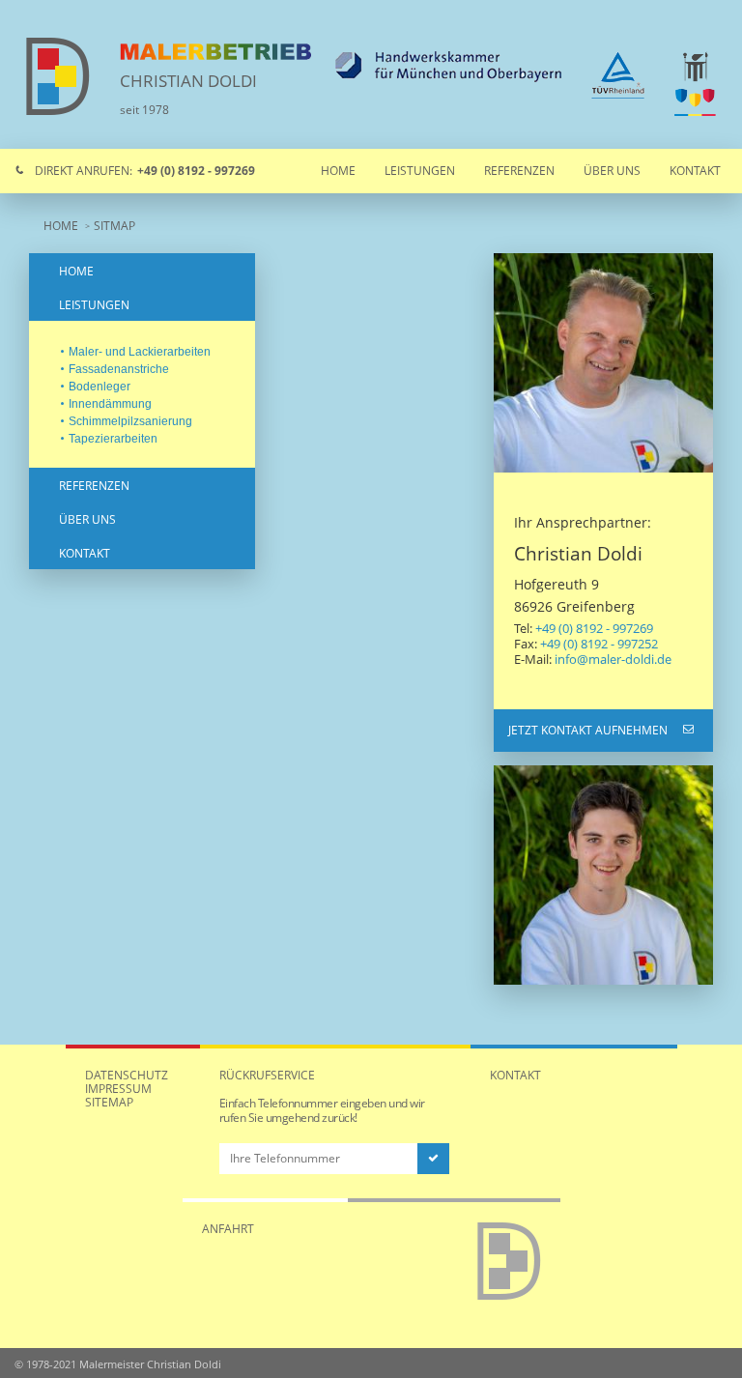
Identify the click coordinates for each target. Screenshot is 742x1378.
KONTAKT (84, 553)
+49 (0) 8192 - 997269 (594, 628)
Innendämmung (110, 404)
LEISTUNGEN (94, 305)
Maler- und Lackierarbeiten (140, 352)
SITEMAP (109, 1102)
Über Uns (612, 170)
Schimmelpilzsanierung (130, 421)
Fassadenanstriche (119, 369)
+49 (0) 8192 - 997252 (599, 643)
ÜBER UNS (87, 519)
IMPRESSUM (118, 1088)
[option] (603, 363)
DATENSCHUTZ (126, 1075)
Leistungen (420, 170)
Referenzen (519, 170)
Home (338, 170)
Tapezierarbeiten (113, 438)
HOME (60, 226)
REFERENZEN (94, 485)
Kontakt (695, 170)
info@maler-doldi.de (613, 659)
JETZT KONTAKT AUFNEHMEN (588, 730)
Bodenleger (99, 386)
